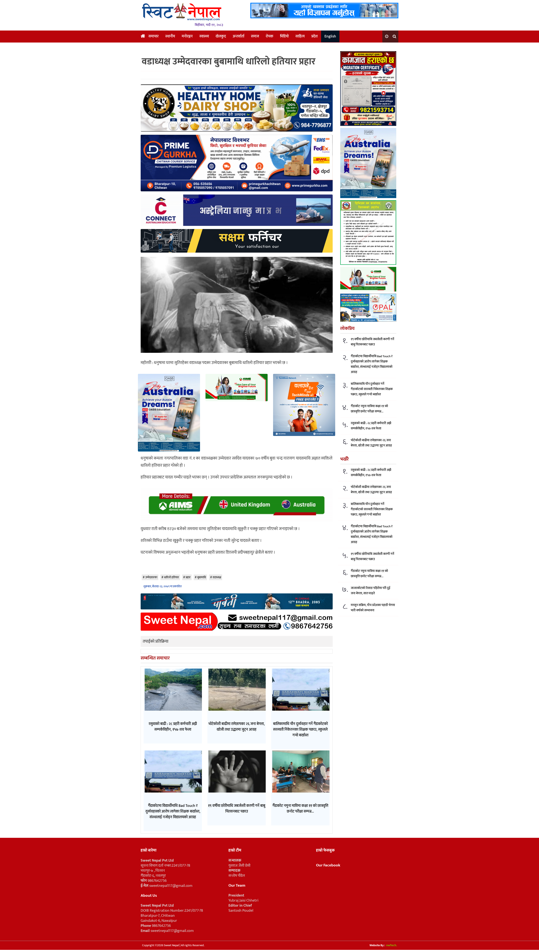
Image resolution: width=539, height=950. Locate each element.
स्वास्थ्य (204, 36)
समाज (255, 36)
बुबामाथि (201, 577)
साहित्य (300, 36)
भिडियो (284, 36)
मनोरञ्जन (187, 36)
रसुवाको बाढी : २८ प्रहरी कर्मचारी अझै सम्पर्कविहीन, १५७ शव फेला (371, 425)
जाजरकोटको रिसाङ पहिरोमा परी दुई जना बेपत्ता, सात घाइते (370, 590)
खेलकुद (221, 36)
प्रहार (188, 577)
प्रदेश (314, 36)
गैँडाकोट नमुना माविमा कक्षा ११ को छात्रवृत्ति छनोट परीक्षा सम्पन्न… (369, 408)
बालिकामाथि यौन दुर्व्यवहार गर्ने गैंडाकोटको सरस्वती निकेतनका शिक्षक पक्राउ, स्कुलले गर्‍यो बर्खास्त (372, 389)
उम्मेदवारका (151, 577)
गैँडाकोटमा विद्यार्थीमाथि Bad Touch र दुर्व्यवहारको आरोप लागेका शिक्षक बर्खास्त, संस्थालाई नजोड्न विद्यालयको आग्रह (371, 363)
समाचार (153, 36)
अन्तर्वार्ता (238, 36)
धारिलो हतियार (171, 577)
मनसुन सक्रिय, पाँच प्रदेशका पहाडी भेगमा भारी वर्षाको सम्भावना (373, 607)
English (330, 36)
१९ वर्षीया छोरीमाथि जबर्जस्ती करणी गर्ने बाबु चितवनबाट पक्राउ (372, 341)
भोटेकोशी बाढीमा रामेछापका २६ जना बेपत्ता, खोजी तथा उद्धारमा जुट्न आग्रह (371, 442)
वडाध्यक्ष (217, 577)
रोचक (269, 36)
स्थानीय (170, 36)
